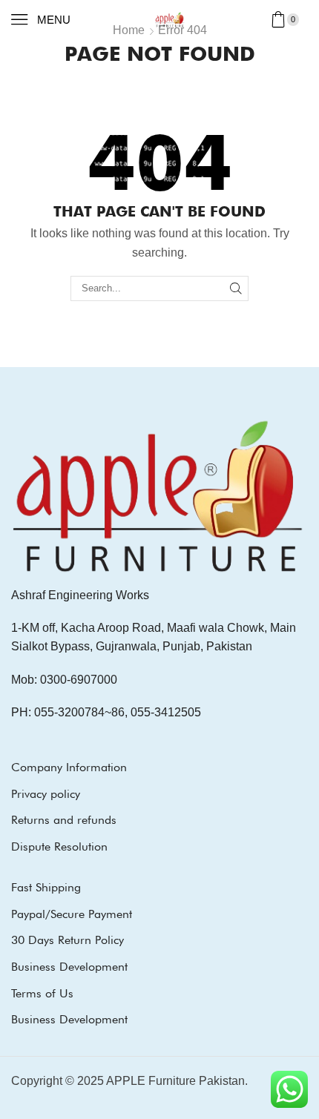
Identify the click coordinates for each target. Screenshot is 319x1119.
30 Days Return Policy (67, 940)
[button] (40, 20)
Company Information (69, 767)
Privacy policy (45, 794)
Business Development (69, 967)
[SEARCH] (236, 288)
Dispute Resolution (59, 846)
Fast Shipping (46, 887)
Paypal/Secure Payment (71, 914)
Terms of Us (42, 993)
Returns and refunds (63, 820)
